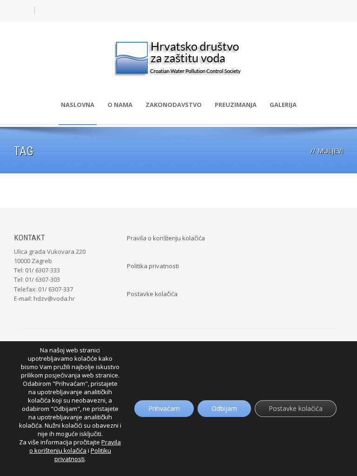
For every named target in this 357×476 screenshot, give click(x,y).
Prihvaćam (164, 408)
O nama (119, 104)
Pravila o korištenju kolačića (166, 238)
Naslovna (77, 104)
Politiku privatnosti (82, 454)
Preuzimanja (236, 104)
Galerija (283, 104)
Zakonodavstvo (173, 104)
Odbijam (224, 408)
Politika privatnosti (153, 266)
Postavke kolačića (152, 294)
